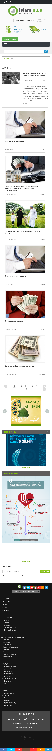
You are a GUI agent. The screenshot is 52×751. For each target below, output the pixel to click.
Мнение (7, 620)
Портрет (7, 700)
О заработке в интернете (15, 276)
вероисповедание (25, 728)
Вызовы (7, 698)
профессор (18, 724)
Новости (6, 602)
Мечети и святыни (9, 654)
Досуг (6, 683)
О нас (15, 592)
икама (41, 719)
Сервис (5, 610)
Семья (5, 664)
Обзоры (7, 625)
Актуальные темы (10, 628)
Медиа (5, 605)
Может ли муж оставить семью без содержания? (34, 74)
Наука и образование (10, 647)
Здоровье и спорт (10, 678)
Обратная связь (29, 592)
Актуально (7, 618)
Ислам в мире (9, 693)
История (6, 640)
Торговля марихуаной (14, 141)
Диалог (6, 695)
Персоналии (7, 657)
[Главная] (26, 11)
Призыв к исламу (10, 703)
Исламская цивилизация (12, 637)
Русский (13, 2)
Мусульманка (8, 674)
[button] (10, 39)
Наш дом (7, 681)
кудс (33, 719)
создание (32, 724)
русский (23, 719)
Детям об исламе (10, 669)
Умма (4, 691)
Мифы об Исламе (10, 630)
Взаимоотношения (10, 666)
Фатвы (5, 607)
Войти (46, 2)
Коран (44, 30)
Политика (6, 642)
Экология (6, 649)
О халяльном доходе (14, 321)
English (4, 2)
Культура (6, 652)
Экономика (7, 644)
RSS (34, 740)
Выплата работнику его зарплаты (19, 366)
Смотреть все (26, 467)
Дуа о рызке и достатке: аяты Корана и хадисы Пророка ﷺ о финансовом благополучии (21, 188)
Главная (6, 59)
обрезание (11, 719)
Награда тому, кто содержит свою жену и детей (22, 232)
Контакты (27, 740)
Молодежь (7, 676)
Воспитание (8, 671)
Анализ (6, 623)
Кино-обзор (8, 705)
